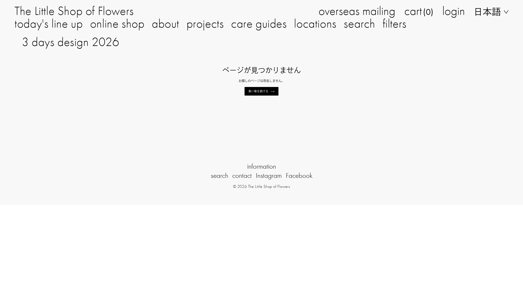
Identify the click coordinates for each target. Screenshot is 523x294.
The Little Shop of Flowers (74, 11)
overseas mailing (356, 11)
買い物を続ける (258, 91)
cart (418, 11)
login (453, 11)
